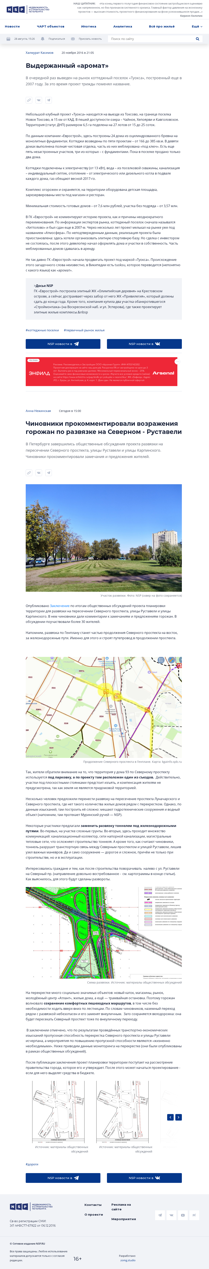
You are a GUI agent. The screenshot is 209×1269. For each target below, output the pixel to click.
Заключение (60, 606)
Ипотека (88, 26)
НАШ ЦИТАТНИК (84, 3)
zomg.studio (128, 1260)
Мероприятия (123, 1219)
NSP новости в (60, 344)
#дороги (32, 1164)
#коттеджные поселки (42, 330)
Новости (12, 26)
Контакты (93, 1205)
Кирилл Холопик (191, 16)
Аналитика (122, 26)
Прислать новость (90, 39)
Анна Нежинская (38, 411)
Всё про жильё (162, 26)
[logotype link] (28, 9)
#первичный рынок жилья (84, 330)
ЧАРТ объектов (50, 26)
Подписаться (57, 39)
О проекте (93, 1214)
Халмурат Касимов (39, 52)
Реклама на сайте (121, 1207)
